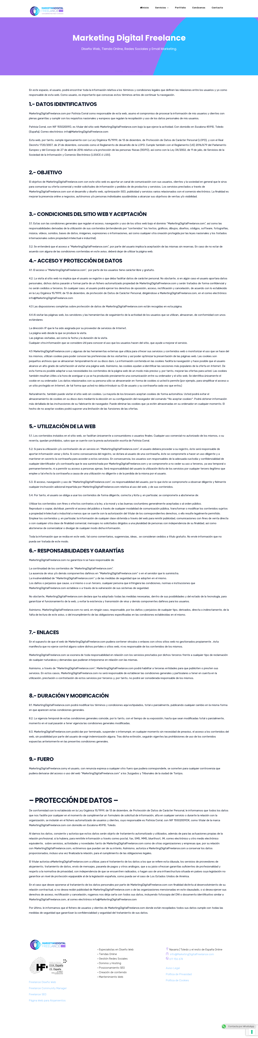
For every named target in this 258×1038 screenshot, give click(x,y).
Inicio (145, 7)
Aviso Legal (173, 968)
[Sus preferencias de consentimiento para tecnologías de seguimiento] (252, 1032)
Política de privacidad (216, 1030)
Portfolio (180, 7)
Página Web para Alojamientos (47, 1000)
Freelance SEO (37, 994)
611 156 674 (176, 959)
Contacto (217, 7)
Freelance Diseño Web (42, 982)
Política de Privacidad (179, 974)
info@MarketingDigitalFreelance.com (191, 954)
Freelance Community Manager (48, 988)
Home (119, 71)
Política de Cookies (177, 980)
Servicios (160, 7)
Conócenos (198, 7)
